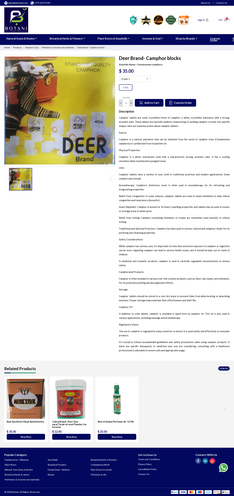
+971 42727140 (42, 2)
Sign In (201, 19)
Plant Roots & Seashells (112, 38)
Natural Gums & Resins (20, 38)
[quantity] (131, 103)
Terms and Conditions (149, 459)
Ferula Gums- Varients (59, 469)
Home (7, 47)
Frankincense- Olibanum (17, 459)
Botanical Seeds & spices (17, 474)
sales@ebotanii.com (18, 2)
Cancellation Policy (147, 469)
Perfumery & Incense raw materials (58, 47)
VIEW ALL (224, 368)
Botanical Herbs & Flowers (66, 38)
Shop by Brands (185, 38)
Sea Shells (53, 459)
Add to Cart (151, 102)
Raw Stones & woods (101, 469)
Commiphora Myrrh (100, 464)
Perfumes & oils (98, 474)
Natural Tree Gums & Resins (19, 469)
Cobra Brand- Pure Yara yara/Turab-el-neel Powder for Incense (69, 424)
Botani (51, 474)
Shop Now (26, 436)
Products (17, 47)
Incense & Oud (151, 38)
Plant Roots (10, 464)
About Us (205, 2)
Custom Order (215, 39)
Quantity (126, 97)
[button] (224, 20)
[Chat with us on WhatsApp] (223, 467)
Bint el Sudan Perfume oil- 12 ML (116, 421)
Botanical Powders (57, 464)
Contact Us (221, 2)
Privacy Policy (145, 464)
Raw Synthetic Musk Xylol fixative (25, 421)
